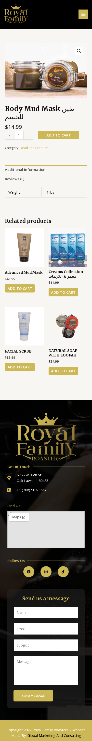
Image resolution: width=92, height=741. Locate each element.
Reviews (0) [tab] (14, 178)
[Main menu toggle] (83, 14)
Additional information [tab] (25, 169)
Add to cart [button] (20, 288)
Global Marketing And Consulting (54, 735)
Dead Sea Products (34, 148)
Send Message (33, 695)
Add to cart (58, 135)
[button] (79, 51)
